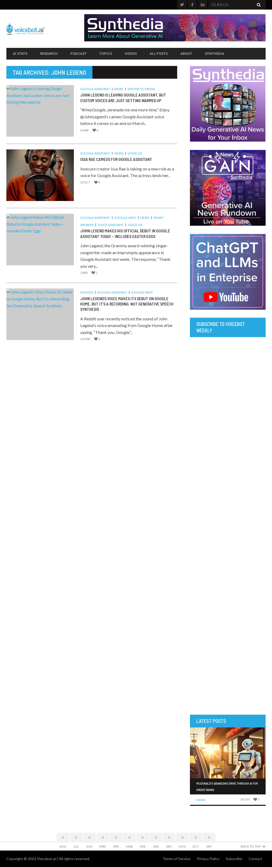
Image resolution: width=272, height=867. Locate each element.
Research (49, 54)
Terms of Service (176, 858)
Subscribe (234, 858)
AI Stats (20, 54)
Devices (86, 292)
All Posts (159, 54)
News (118, 89)
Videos (131, 54)
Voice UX (135, 153)
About (186, 54)
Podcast (78, 54)
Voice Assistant (111, 225)
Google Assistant (95, 89)
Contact (255, 858)
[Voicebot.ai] (45, 29)
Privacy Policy (208, 858)
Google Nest (125, 218)
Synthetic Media (141, 89)
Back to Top (251, 846)
